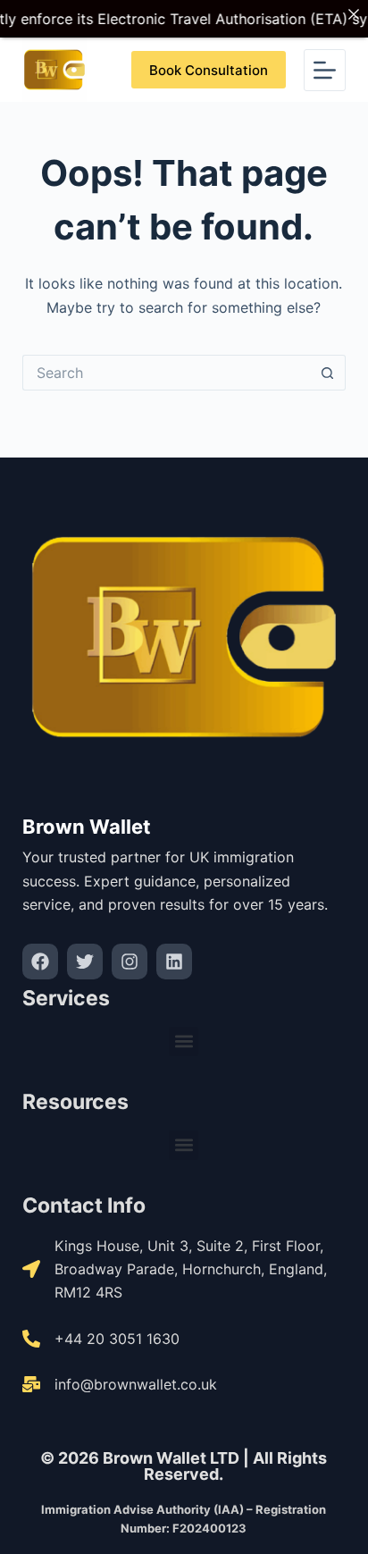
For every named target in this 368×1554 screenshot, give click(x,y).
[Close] (353, 14)
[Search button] (328, 373)
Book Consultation (208, 70)
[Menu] (325, 70)
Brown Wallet (86, 826)
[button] (183, 1041)
